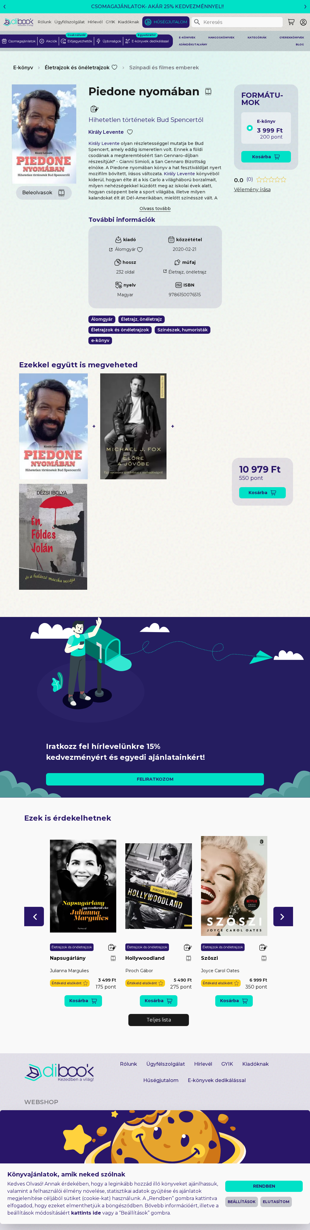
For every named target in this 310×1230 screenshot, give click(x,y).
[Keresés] (197, 22)
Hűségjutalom (170, 21)
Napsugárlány (68, 958)
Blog (300, 44)
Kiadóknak (128, 21)
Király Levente (106, 132)
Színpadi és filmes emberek (164, 68)
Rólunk (44, 21)
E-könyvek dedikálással (217, 1080)
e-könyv (100, 340)
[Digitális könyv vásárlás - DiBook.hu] (20, 22)
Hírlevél (95, 21)
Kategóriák (257, 37)
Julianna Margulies (69, 970)
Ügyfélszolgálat (69, 21)
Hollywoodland (145, 958)
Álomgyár (125, 249)
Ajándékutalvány (193, 44)
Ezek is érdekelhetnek (67, 818)
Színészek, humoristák (182, 330)
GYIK (110, 21)
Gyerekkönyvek (291, 37)
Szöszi (209, 958)
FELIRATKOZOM (155, 779)
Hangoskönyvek (221, 37)
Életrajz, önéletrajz (187, 272)
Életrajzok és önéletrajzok (77, 68)
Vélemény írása (252, 189)
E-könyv (23, 68)
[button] (34, 916)
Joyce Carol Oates (220, 970)
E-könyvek (187, 37)
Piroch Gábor (139, 970)
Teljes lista (159, 1020)
